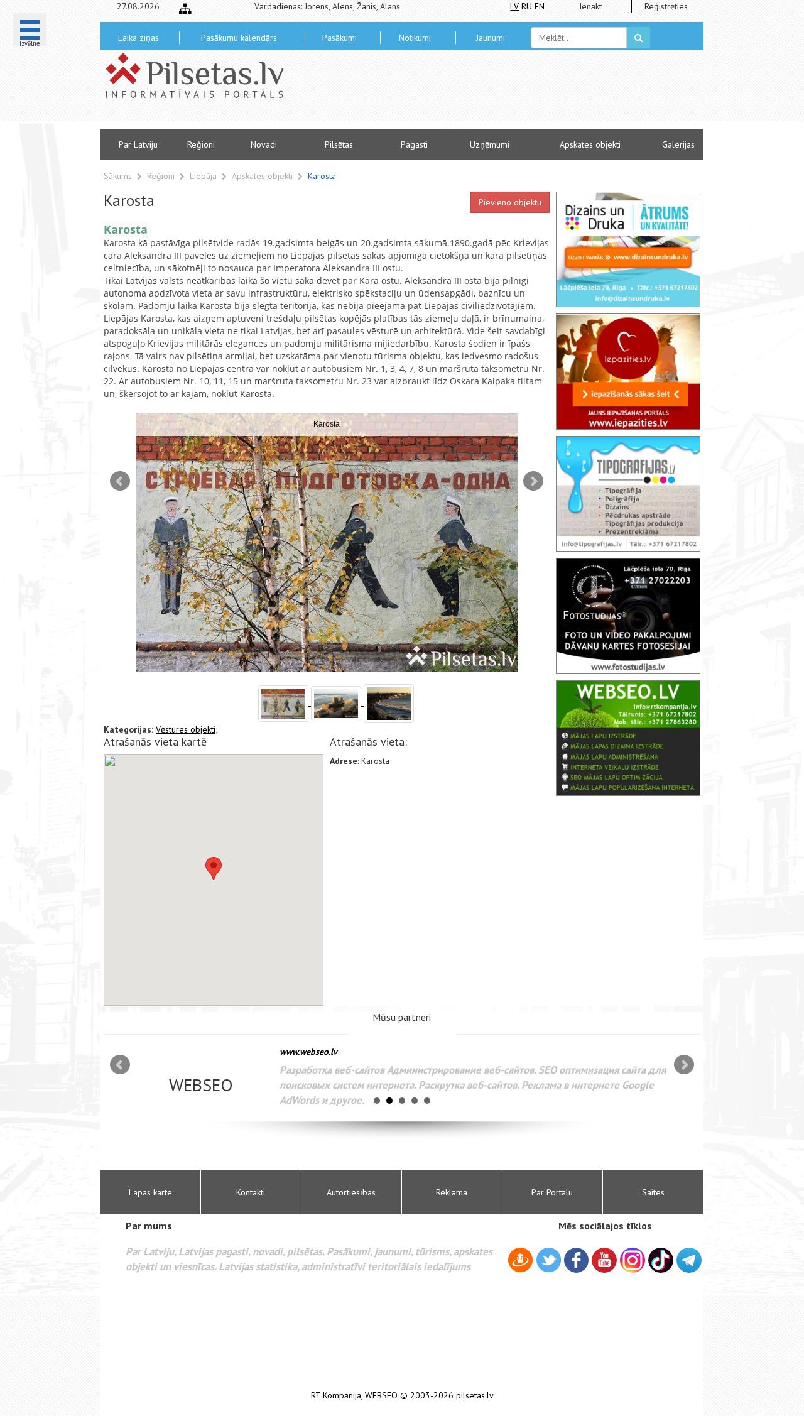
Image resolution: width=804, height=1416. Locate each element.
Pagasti (414, 144)
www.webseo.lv (308, 1051)
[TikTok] (660, 1260)
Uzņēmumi (489, 144)
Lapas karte (150, 1192)
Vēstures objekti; (187, 729)
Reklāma (451, 1192)
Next (533, 481)
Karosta (322, 176)
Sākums (118, 176)
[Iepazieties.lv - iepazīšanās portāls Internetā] (628, 371)
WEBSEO (381, 1395)
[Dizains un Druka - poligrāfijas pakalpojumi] (628, 249)
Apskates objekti (590, 144)
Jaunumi (490, 37)
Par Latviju (138, 144)
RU (526, 6)
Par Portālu (552, 1192)
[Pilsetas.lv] (201, 75)
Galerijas (678, 144)
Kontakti (250, 1192)
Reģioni (201, 144)
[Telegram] (689, 1260)
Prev (120, 481)
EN (540, 6)
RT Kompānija (336, 1395)
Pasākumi (339, 37)
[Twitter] (548, 1262)
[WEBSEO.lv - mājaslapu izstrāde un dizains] (628, 738)
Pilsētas (339, 144)
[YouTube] (604, 1260)
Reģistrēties (666, 6)
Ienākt (590, 6)
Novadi (264, 144)
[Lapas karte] (185, 9)
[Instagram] (632, 1260)
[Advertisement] (493, 94)
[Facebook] (576, 1262)
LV (514, 6)
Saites (653, 1192)
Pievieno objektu (510, 202)
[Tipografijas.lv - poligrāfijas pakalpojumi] (628, 494)
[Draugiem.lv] (520, 1262)
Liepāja (204, 176)
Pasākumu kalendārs (239, 37)
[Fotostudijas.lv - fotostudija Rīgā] (628, 615)
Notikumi (415, 37)
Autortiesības (351, 1192)
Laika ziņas (138, 37)
